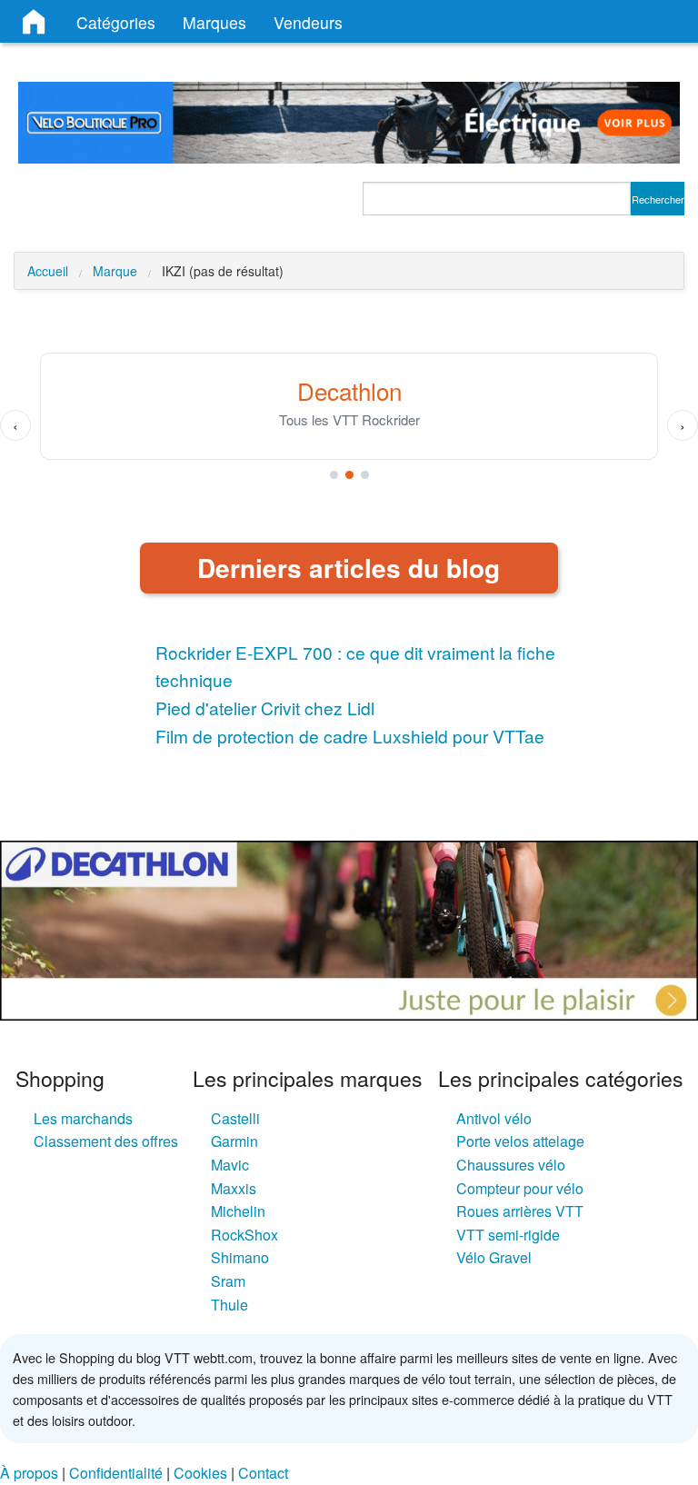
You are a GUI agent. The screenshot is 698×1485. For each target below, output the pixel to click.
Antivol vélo (494, 1118)
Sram (228, 1281)
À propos (29, 1472)
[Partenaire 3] (365, 475)
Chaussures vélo (510, 1164)
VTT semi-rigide (508, 1234)
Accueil (47, 271)
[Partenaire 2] (349, 475)
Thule (229, 1304)
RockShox (244, 1234)
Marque (115, 271)
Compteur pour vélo (519, 1188)
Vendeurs (308, 22)
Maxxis (233, 1188)
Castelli (235, 1118)
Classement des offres (106, 1141)
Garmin (234, 1141)
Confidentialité (116, 1472)
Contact (263, 1472)
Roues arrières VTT (519, 1211)
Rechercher (658, 199)
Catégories (115, 22)
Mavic (230, 1164)
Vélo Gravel (494, 1257)
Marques (214, 22)
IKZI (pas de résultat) (223, 271)
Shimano (240, 1257)
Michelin (238, 1211)
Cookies (200, 1472)
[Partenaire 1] (334, 475)
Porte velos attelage (520, 1141)
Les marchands (83, 1118)
